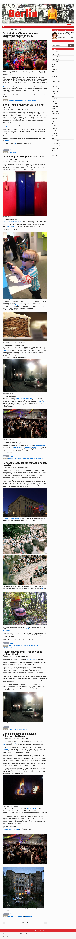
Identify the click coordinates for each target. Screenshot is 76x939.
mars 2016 (54, 74)
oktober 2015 (55, 86)
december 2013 (56, 140)
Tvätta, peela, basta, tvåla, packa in (12, 221)
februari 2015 (55, 106)
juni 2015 (54, 96)
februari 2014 (55, 135)
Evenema (10, 645)
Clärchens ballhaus (32, 809)
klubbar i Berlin (23, 100)
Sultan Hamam (10, 226)
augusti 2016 (55, 61)
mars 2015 (54, 103)
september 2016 (56, 59)
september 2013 (56, 145)
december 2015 (56, 81)
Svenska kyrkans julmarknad (11, 829)
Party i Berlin (32, 100)
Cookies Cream (41, 401)
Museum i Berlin (40, 458)
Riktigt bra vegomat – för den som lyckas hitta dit (22, 653)
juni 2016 (54, 66)
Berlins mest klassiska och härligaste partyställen (24, 447)
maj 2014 (54, 128)
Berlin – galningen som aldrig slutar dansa (23, 106)
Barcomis (5, 350)
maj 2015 (54, 98)
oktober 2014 (55, 116)
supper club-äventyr (19, 743)
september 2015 (56, 88)
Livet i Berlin (26, 645)
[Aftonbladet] (7, 1)
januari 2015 (55, 108)
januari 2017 (55, 51)
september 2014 (56, 118)
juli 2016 (54, 64)
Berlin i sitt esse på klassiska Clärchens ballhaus (19, 735)
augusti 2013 (55, 148)
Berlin (11, 149)
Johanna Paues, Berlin (20, 38)
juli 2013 (54, 150)
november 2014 (56, 113)
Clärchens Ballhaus (39, 445)
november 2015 (56, 84)
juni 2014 (54, 126)
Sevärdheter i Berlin (8, 647)
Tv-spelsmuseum (20, 305)
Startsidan (5, 27)
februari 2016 (55, 76)
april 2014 (54, 131)
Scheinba (5, 749)
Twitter (15, 143)
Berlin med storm (22, 87)
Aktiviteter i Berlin (13, 458)
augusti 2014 (55, 121)
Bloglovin (7, 140)
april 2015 (54, 101)
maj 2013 (54, 155)
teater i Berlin (28, 916)
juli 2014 (54, 123)
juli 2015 (54, 93)
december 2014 (56, 111)
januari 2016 (55, 79)
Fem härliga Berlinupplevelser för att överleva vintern (24, 158)
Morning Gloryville (8, 87)
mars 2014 (54, 133)
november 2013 (56, 143)
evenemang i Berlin (13, 100)
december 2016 (56, 54)
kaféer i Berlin (22, 458)
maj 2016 (54, 69)
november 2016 (56, 56)
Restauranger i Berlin (23, 729)
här (42, 588)
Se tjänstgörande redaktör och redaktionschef (15, 933)
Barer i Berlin (11, 916)
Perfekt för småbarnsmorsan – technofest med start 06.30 (20, 34)
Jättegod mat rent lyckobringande (25, 398)
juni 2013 (54, 153)
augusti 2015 (55, 91)
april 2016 (54, 71)
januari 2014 (55, 138)
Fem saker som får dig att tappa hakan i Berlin (25, 464)
